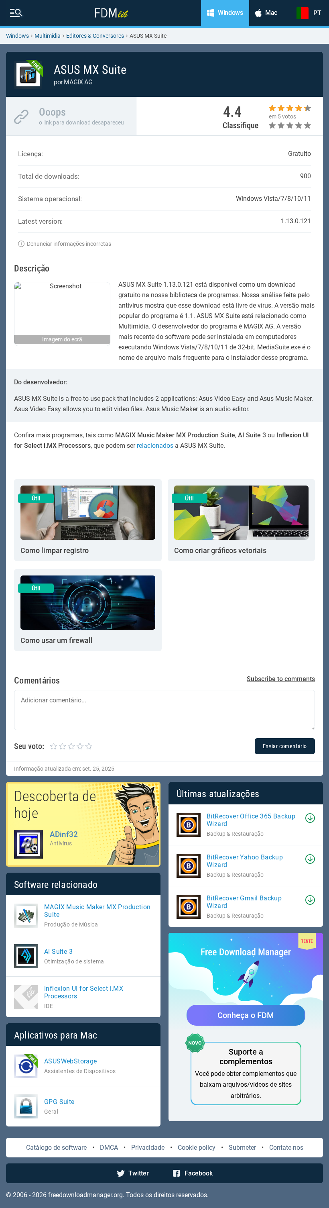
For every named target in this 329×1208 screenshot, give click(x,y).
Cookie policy (196, 1147)
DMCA (109, 1147)
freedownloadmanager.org (85, 1195)
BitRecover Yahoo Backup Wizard (245, 861)
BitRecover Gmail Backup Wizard (244, 902)
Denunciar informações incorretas (69, 244)
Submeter (242, 1147)
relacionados (155, 445)
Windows (17, 36)
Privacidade (147, 1147)
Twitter (138, 1173)
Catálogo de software (56, 1147)
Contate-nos (286, 1147)
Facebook (199, 1173)
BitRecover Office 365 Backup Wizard (251, 820)
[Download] (310, 818)
